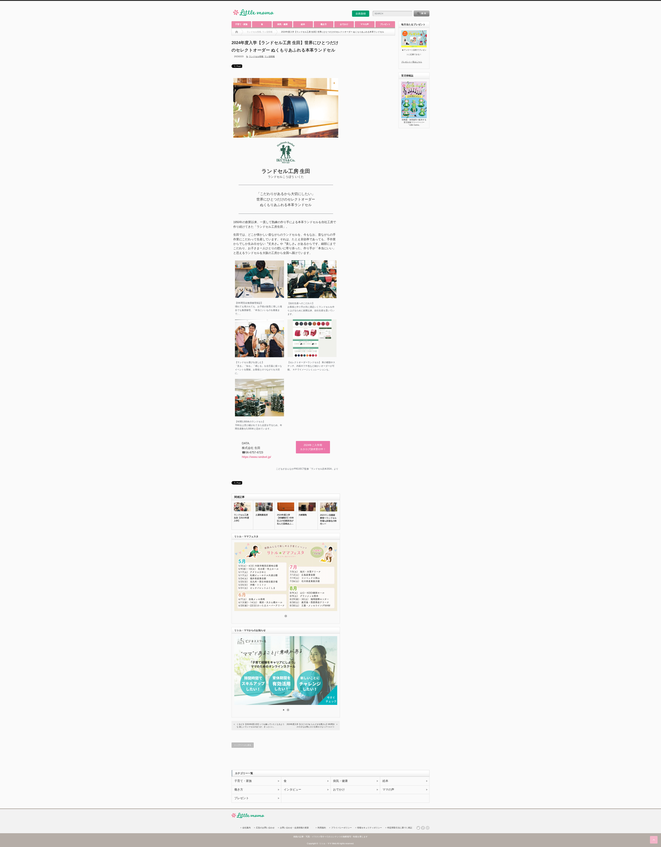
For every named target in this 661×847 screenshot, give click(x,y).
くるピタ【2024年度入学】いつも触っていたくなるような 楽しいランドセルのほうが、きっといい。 (260, 725)
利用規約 (322, 828)
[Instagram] (427, 828)
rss (418, 6)
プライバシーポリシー (341, 828)
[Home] (236, 31)
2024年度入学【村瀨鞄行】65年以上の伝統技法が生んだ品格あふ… (285, 519)
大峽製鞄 (302, 515)
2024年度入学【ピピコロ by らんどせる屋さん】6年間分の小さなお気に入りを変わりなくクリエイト (311, 725)
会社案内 (246, 828)
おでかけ (344, 24)
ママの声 (364, 24)
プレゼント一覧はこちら (411, 62)
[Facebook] (423, 828)
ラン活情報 (269, 56)
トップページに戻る (242, 745)
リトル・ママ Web (327, 843)
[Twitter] (418, 828)
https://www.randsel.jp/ (256, 456)
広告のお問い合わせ (265, 828)
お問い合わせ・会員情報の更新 (294, 828)
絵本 (303, 24)
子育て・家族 (241, 24)
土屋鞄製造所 (261, 515)
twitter (423, 6)
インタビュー (292, 789)
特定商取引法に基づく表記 (399, 828)
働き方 (324, 24)
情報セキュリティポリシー (369, 828)
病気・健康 (282, 24)
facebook (427, 6)
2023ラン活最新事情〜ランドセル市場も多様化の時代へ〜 (328, 519)
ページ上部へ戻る (654, 840)
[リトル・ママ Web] (253, 16)
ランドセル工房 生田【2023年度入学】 (241, 518)
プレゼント (385, 24)
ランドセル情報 (256, 56)
